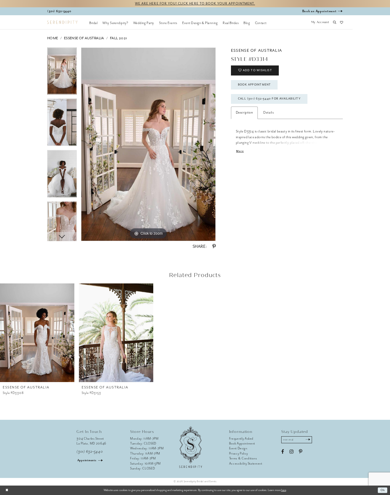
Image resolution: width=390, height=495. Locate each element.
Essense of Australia (84, 38)
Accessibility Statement (245, 463)
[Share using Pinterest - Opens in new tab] (214, 246)
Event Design (238, 448)
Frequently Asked (241, 439)
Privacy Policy (238, 453)
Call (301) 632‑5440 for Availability (269, 98)
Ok (383, 490)
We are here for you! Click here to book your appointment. (195, 3)
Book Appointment (254, 84)
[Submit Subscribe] (308, 440)
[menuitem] (93, 23)
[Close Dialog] (7, 490)
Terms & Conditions (243, 458)
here (283, 490)
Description (244, 112)
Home (52, 38)
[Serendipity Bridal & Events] (62, 22)
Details (268, 112)
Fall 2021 (118, 38)
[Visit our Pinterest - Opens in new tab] (300, 452)
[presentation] (37, 332)
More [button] (240, 151)
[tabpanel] (62, 73)
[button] (320, 23)
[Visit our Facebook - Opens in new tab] (282, 452)
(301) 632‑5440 (89, 451)
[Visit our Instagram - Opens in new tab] (291, 452)
